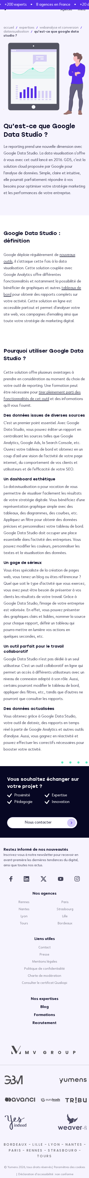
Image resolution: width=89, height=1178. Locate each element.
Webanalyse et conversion (59, 27)
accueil (9, 27)
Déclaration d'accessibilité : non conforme (45, 1174)
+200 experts (15, 5)
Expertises (26, 27)
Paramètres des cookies (69, 1167)
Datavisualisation (16, 31)
